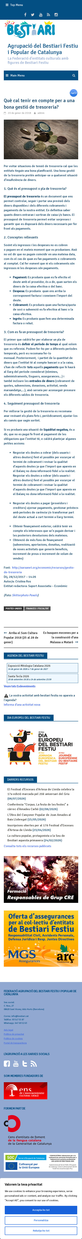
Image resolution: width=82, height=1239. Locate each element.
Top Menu (16, 5)
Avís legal (8, 1030)
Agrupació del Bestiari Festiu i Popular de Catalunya (43, 49)
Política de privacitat (14, 1034)
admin (41, 113)
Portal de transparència (15, 1043)
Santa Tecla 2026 (18, 676)
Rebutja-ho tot (41, 1230)
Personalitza (41, 1220)
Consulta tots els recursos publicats (27, 846)
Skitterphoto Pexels (25, 595)
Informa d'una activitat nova (22, 705)
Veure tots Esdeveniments (19, 686)
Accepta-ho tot (41, 1210)
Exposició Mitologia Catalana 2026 (29, 666)
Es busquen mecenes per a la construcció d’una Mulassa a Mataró (60, 637)
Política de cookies (13, 1038)
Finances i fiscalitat (37, 608)
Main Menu (17, 75)
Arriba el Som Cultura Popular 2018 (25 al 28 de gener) (21, 637)
